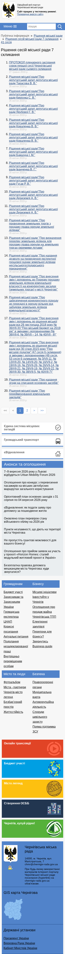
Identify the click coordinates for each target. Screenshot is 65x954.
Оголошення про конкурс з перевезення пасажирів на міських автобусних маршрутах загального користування (31, 486)
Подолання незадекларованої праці (16, 646)
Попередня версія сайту (30, 14)
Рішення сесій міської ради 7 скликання (31, 39)
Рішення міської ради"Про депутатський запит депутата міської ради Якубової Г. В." (33, 109)
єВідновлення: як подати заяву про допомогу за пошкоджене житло (27, 509)
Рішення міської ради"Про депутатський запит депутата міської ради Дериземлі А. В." (33, 195)
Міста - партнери (15, 687)
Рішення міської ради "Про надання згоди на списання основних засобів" (34, 381)
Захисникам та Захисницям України (13, 601)
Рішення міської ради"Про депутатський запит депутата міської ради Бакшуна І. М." (33, 152)
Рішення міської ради (48, 35)
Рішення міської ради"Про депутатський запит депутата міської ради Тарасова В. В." (33, 80)
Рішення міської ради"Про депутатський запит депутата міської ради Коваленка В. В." (33, 123)
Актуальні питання (16, 636)
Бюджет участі (13, 592)
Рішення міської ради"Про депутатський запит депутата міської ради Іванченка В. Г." (33, 166)
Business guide (42, 646)
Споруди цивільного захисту (39, 716)
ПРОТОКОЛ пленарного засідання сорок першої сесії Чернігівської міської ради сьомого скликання (32, 65)
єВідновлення (14, 452)
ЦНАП (8, 621)
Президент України (16, 938)
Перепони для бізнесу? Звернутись (42, 636)
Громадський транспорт (21, 439)
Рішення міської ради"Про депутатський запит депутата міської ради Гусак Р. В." (33, 180)
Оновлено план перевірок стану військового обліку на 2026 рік (25, 520)
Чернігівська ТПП (44, 616)
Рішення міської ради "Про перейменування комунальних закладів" (29, 394)
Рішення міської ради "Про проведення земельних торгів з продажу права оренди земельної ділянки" (31, 225)
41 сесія (6, 42)
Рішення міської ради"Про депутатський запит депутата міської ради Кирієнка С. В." (33, 94)
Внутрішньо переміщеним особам (13, 661)
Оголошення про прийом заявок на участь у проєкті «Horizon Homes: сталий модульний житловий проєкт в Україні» (32, 554)
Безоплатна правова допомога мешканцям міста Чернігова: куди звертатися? (26, 568)
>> (42, 410)
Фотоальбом (12, 682)
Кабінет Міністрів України (20, 948)
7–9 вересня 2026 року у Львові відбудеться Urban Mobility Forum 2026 (29, 473)
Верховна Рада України (19, 943)
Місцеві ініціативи (44, 592)
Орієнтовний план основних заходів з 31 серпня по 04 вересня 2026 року (31, 498)
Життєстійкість (13, 711)
